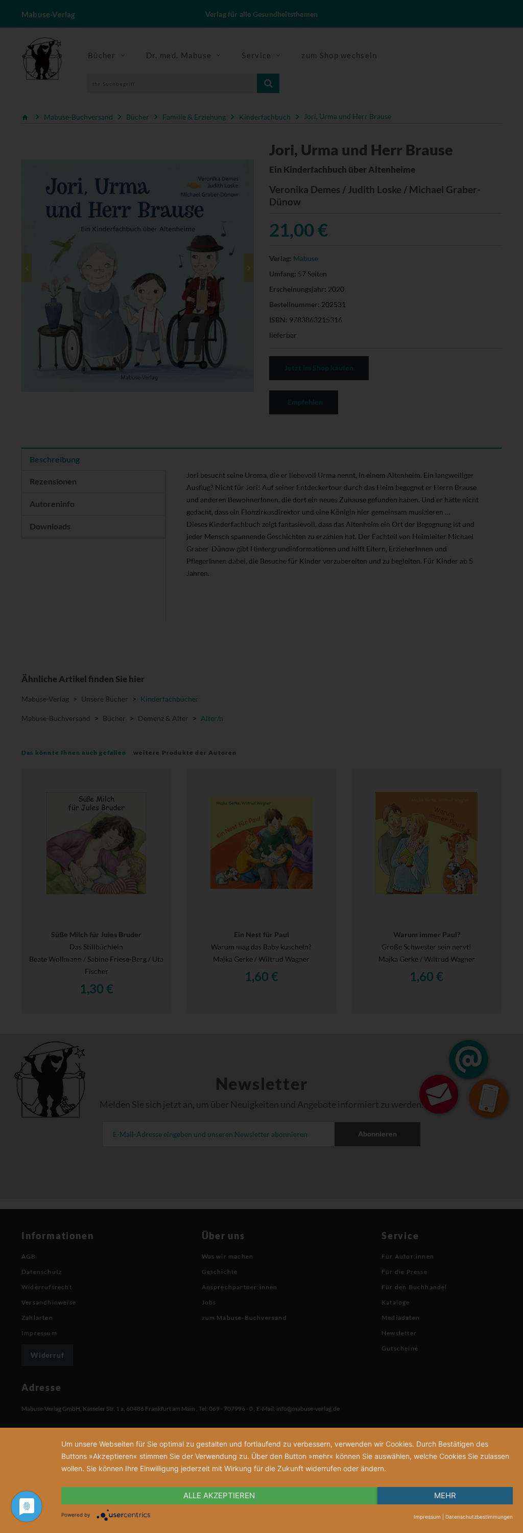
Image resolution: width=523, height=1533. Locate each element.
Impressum (427, 1517)
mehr (445, 1495)
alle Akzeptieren (219, 1495)
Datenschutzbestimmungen (479, 1517)
